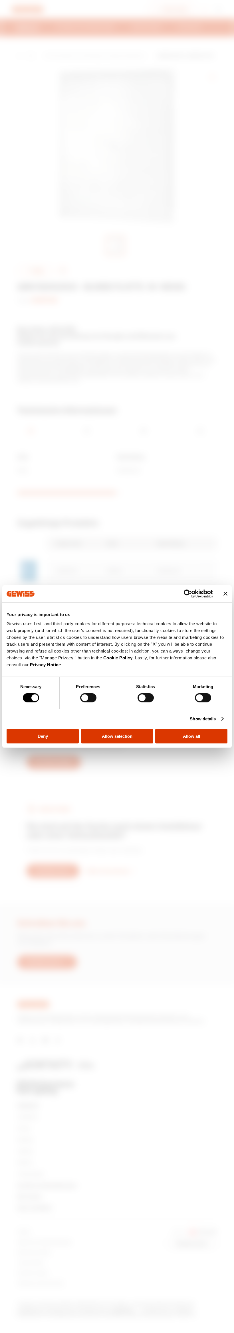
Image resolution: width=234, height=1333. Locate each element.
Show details (203, 718)
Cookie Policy (118, 657)
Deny (43, 735)
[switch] (88, 697)
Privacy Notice (45, 664)
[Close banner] (225, 594)
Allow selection (117, 735)
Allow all (191, 735)
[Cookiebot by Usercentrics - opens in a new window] (188, 594)
